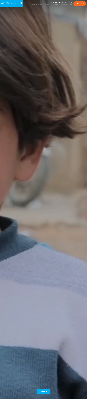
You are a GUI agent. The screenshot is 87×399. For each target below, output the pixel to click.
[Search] (44, 2)
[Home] (11, 3)
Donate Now (79, 3)
